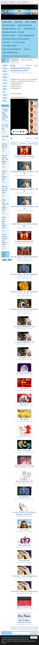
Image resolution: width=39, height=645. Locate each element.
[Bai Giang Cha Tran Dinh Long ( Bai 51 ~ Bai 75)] (24, 165)
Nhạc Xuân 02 (24, 419)
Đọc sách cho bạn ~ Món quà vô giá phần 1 (24, 309)
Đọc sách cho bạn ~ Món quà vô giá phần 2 (24, 291)
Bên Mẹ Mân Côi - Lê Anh (5, 146)
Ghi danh (12, 1)
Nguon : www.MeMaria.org (24, 260)
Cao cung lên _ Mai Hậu (5, 126)
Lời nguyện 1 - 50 (24, 357)
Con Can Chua (24, 529)
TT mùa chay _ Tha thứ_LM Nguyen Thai (24, 576)
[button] (20, 42)
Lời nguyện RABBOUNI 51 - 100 (24, 342)
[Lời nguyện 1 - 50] (24, 351)
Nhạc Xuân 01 (24, 435)
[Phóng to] (14, 66)
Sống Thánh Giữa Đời (24, 622)
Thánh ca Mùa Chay (24, 545)
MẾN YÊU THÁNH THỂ (24, 607)
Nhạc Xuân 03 (24, 404)
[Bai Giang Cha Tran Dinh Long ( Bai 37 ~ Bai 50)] (24, 183)
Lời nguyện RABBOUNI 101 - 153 (24, 326)
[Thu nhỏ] (11, 66)
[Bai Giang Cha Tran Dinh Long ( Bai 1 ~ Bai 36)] (24, 200)
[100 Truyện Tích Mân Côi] (24, 367)
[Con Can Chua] (24, 523)
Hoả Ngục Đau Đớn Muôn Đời (24, 241)
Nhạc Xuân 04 (24, 388)
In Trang (11, 138)
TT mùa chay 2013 (24, 560)
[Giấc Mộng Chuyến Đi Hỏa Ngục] (24, 150)
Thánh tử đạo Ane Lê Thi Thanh (24, 466)
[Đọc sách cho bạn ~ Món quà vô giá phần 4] (24, 251)
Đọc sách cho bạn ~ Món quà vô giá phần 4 (24, 257)
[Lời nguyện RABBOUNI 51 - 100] (24, 336)
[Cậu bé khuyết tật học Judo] (24, 475)
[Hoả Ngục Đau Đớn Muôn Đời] (24, 235)
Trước (30, 65)
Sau (35, 65)
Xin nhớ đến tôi (24, 497)
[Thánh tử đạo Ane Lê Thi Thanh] (24, 460)
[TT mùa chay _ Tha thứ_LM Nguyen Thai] (24, 570)
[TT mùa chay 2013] (24, 554)
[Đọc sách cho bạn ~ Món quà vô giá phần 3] (24, 268)
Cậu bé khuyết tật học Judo (24, 481)
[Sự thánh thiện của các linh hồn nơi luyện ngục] (24, 218)
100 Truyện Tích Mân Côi (24, 373)
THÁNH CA (5, 105)
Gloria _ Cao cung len (24, 450)
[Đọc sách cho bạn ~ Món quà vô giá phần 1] (24, 303)
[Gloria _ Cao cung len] (24, 444)
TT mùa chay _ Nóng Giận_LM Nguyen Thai (24, 591)
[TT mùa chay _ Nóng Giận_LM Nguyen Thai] (24, 585)
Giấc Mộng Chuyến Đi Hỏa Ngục (24, 156)
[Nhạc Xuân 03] (24, 398)
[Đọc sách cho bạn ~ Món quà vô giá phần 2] (24, 285)
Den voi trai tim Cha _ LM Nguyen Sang (5, 159)
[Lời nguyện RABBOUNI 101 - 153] (24, 320)
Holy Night (5, 136)
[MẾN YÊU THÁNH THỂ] (24, 601)
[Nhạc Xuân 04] (24, 382)
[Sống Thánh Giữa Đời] (24, 616)
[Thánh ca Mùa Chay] (24, 539)
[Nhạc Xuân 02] (24, 413)
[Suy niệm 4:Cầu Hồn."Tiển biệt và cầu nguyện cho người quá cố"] (24, 506)
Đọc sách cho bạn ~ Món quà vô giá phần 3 (24, 274)
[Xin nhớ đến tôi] (24, 491)
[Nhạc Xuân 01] (24, 429)
